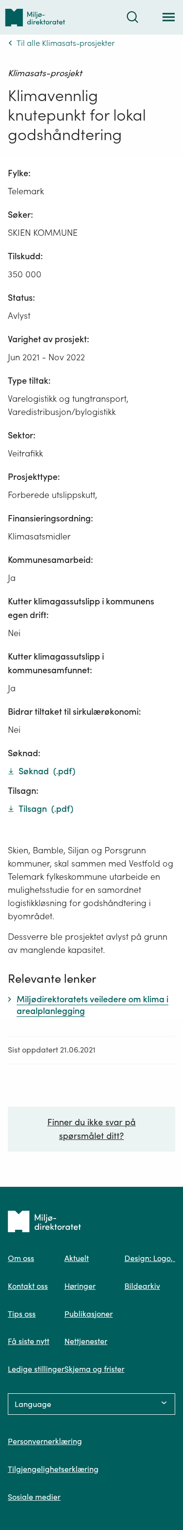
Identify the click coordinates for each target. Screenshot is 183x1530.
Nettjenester (85, 1341)
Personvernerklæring (45, 1441)
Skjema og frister (94, 1369)
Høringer (80, 1286)
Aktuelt (76, 1258)
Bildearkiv (142, 1286)
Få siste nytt (28, 1341)
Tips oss (22, 1314)
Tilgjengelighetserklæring (53, 1469)
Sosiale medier (34, 1497)
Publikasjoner (88, 1314)
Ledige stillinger (36, 1369)
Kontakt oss (28, 1286)
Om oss (21, 1258)
